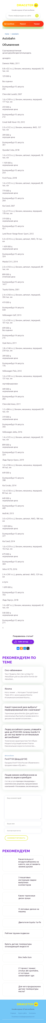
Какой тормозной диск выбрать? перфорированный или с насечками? (22, 708)
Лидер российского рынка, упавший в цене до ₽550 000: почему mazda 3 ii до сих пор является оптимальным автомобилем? (23, 733)
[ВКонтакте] (18, 648)
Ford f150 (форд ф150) (16, 759)
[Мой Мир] (24, 648)
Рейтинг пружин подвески (17, 933)
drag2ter (27, 5)
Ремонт (23, 24)
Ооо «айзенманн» (13, 670)
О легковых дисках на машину (28, 910)
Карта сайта (22, 1013)
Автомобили (9, 24)
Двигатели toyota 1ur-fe (29, 922)
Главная (13, 1013)
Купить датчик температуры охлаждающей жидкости (18, 945)
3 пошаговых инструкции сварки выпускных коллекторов (27, 881)
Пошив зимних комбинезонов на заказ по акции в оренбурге (21, 776)
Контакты (32, 1013)
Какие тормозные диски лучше (26, 897)
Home (7, 34)
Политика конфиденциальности (23, 1016)
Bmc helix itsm (25, 957)
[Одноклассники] (21, 648)
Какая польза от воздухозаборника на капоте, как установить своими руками (29, 863)
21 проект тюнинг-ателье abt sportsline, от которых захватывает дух (28, 972)
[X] (28, 648)
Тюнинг (37, 24)
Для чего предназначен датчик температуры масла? (29, 989)
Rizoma (8, 689)
